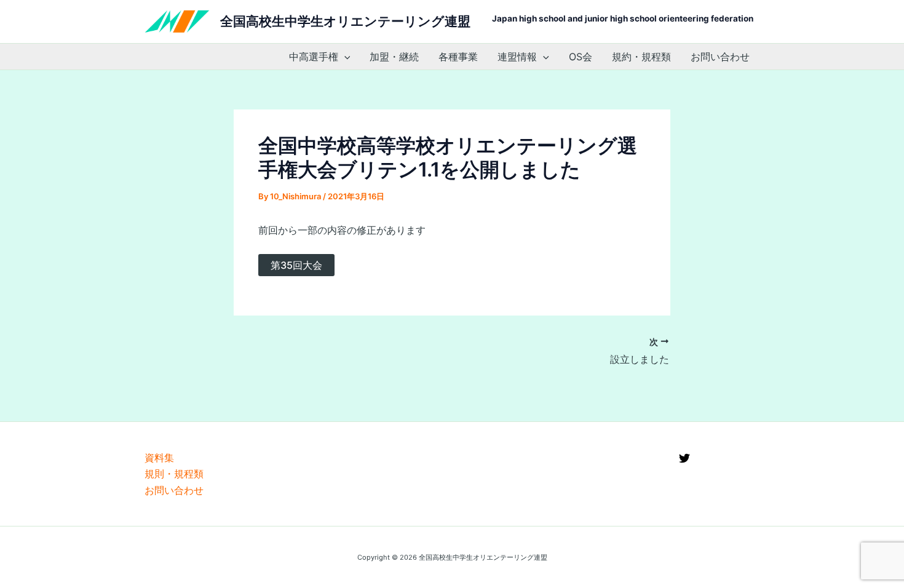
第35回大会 (296, 265)
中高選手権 (313, 56)
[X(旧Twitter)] (684, 458)
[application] (344, 57)
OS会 (580, 56)
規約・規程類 (641, 56)
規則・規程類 (174, 473)
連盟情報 (517, 56)
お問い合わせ (720, 56)
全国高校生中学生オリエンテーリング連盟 (345, 21)
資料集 (159, 457)
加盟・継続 (394, 56)
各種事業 (458, 56)
